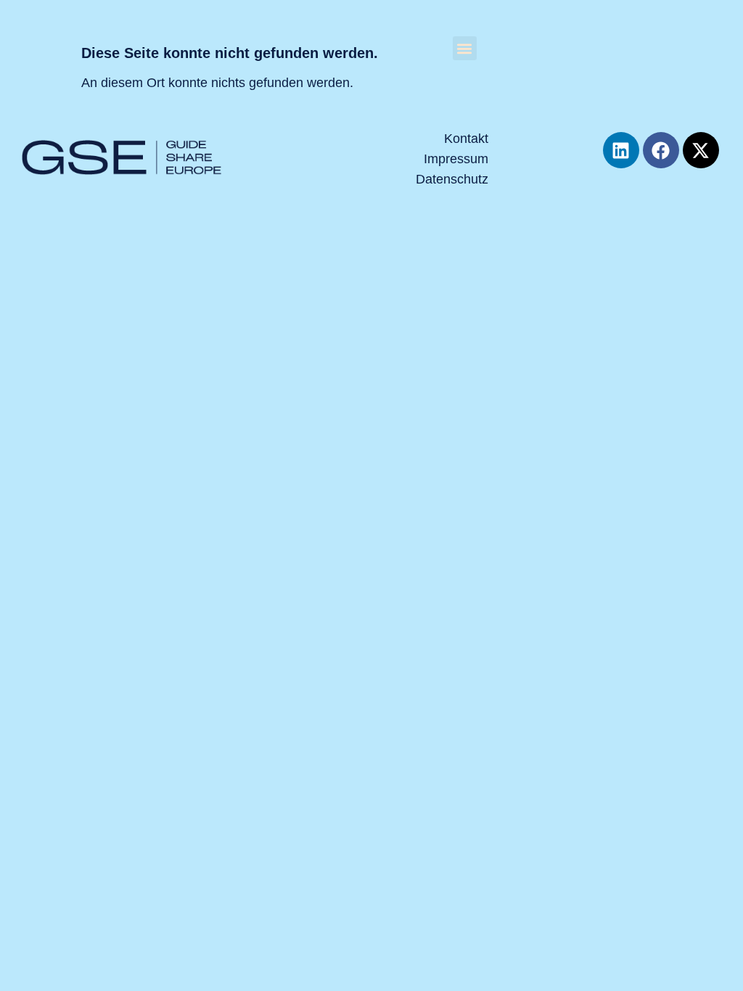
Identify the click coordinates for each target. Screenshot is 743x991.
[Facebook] (661, 150)
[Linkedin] (621, 150)
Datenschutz (452, 179)
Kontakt (466, 138)
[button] (465, 48)
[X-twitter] (701, 150)
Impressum (456, 159)
